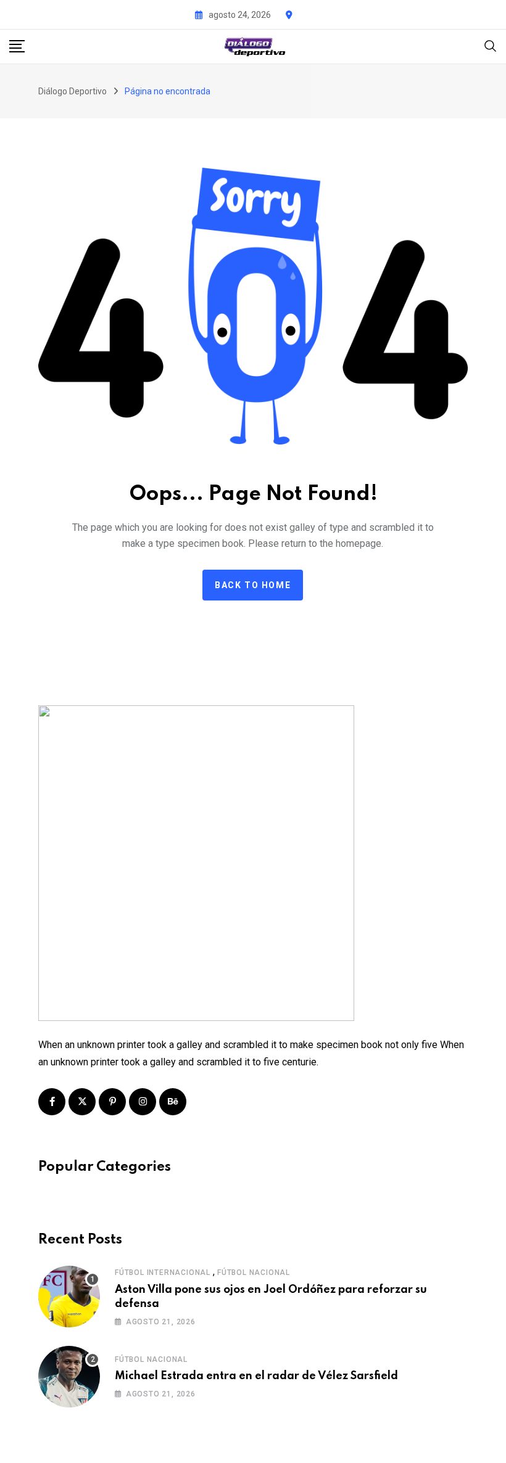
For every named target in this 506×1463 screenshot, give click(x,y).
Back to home (253, 585)
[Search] (490, 45)
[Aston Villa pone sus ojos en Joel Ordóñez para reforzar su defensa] (69, 1296)
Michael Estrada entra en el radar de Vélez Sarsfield (256, 1376)
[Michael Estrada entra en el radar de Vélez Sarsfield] (69, 1377)
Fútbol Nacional (253, 1272)
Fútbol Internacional (162, 1272)
